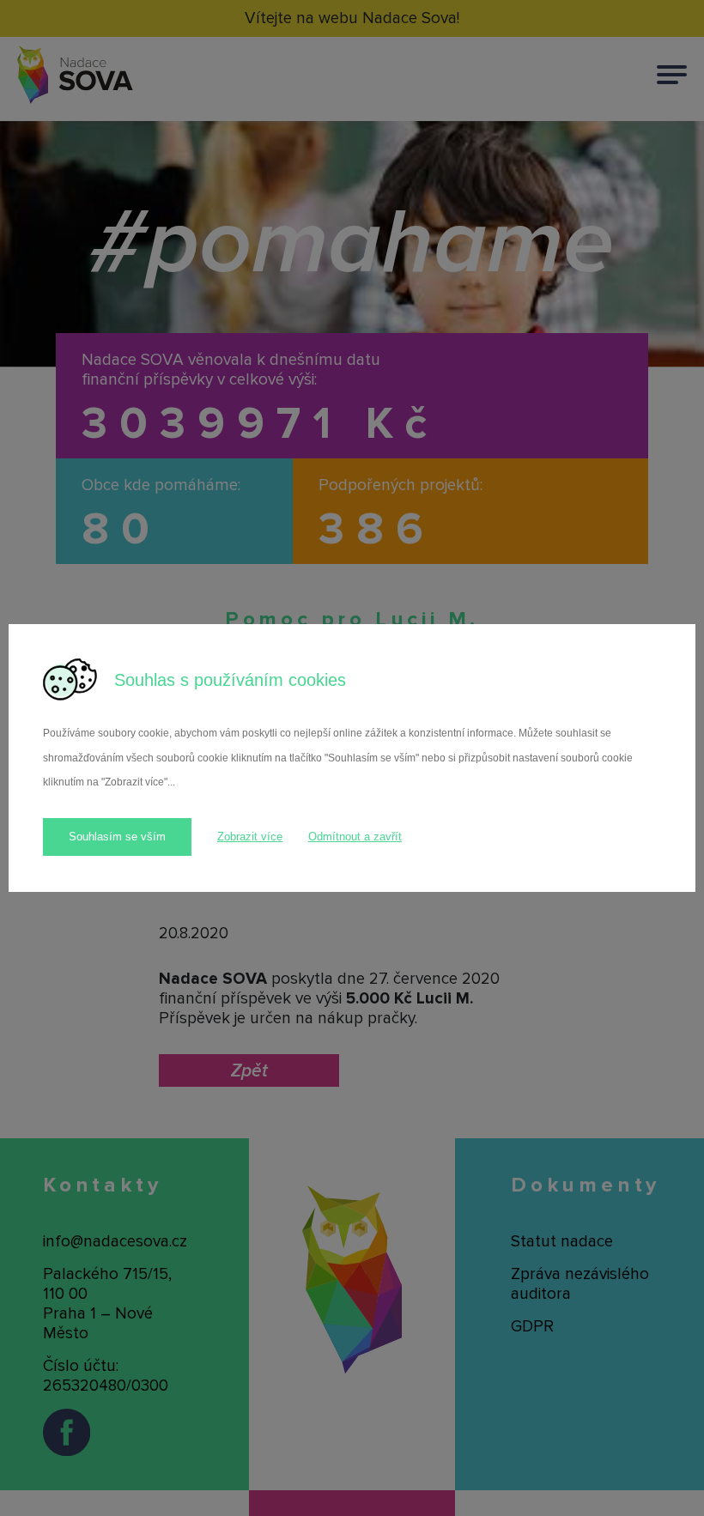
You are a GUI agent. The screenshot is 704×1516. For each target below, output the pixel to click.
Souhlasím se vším (117, 836)
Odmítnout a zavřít (355, 836)
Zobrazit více (249, 836)
